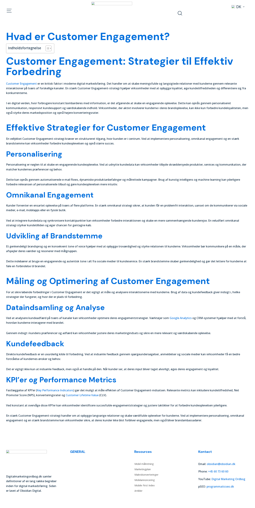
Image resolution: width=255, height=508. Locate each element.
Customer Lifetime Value (82, 395)
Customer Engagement (21, 83)
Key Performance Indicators (55, 390)
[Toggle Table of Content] (47, 48)
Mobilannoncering (80, 480)
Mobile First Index (80, 485)
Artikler (74, 491)
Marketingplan (78, 469)
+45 (218, 471)
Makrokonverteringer (82, 474)
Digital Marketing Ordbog (228, 479)
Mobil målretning (80, 464)
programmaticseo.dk (220, 486)
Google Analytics (181, 318)
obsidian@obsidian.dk (221, 464)
